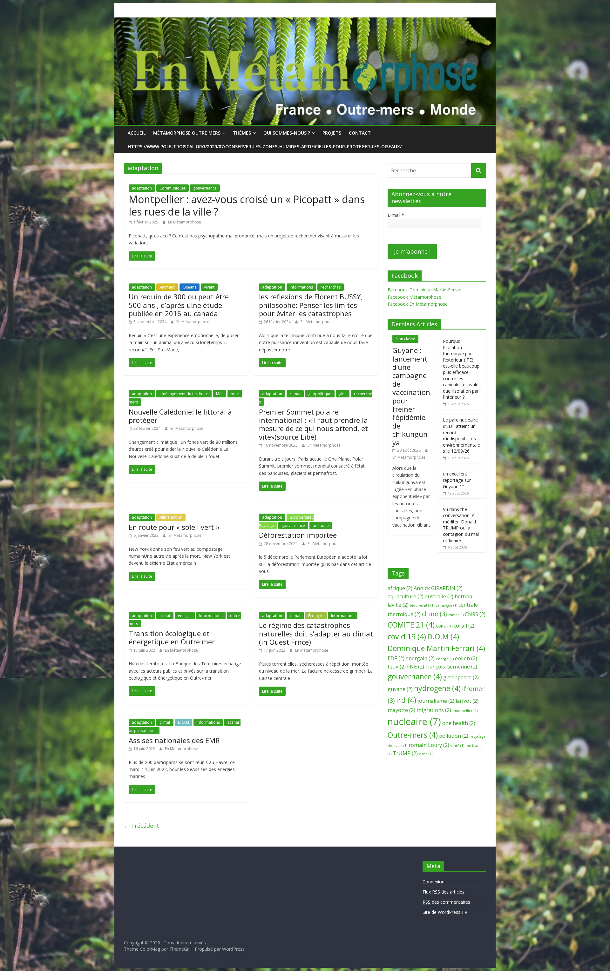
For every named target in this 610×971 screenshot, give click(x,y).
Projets (331, 133)
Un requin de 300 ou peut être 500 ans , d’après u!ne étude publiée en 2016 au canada (179, 305)
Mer (219, 393)
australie (439, 596)
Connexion (433, 882)
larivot (467, 700)
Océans (189, 287)
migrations (434, 710)
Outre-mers (413, 735)
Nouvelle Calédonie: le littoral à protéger (180, 416)
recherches (331, 287)
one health (458, 723)
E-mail (396, 215)
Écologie (315, 615)
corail (464, 625)
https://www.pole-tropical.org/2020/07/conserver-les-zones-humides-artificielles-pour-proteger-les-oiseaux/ (265, 146)
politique (321, 525)
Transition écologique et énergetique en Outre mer (172, 637)
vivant (209, 287)
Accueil (137, 133)
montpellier (465, 710)
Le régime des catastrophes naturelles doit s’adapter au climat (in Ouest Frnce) (316, 633)
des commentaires (446, 902)
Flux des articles (443, 892)
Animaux (167, 287)
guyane (400, 689)
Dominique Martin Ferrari (436, 648)
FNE (415, 666)
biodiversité (422, 605)
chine (434, 613)
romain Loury (429, 745)
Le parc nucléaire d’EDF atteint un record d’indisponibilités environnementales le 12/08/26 (461, 435)
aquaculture (406, 596)
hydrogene (437, 688)
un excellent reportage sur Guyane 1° (457, 480)
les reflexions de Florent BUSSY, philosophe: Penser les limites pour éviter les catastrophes (311, 305)
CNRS (475, 614)
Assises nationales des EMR (174, 740)
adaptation (142, 188)
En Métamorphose (184, 222)
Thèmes (242, 133)
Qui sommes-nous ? (286, 133)
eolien (466, 658)
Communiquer (172, 188)
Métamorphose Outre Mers (186, 133)
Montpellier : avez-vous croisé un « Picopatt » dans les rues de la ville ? (247, 205)
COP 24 (444, 626)
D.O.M (183, 722)
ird (406, 700)
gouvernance (205, 188)
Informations (301, 287)
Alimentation (170, 517)
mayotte (401, 710)
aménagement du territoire (183, 393)
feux (397, 666)
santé (457, 745)
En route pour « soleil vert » (174, 527)
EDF (396, 658)
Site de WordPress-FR (445, 912)
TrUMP (405, 753)
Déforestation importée (298, 535)
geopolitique (319, 393)
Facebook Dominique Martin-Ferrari (424, 290)
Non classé (405, 339)
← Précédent (141, 825)
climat (295, 393)
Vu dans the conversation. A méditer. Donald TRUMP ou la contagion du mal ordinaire (461, 524)
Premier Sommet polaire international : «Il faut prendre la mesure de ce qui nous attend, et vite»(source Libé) (313, 424)
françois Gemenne (451, 666)
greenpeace (461, 677)
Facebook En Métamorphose (418, 304)
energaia (420, 658)
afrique (400, 588)
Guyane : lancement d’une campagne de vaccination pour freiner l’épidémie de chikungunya (411, 396)
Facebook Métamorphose (414, 297)
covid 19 (407, 636)
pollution (453, 735)
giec (342, 393)
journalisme (435, 700)
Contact (360, 133)
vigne (425, 754)
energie (185, 615)
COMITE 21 (411, 625)
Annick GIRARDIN (438, 588)
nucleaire (414, 721)
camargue (446, 605)
